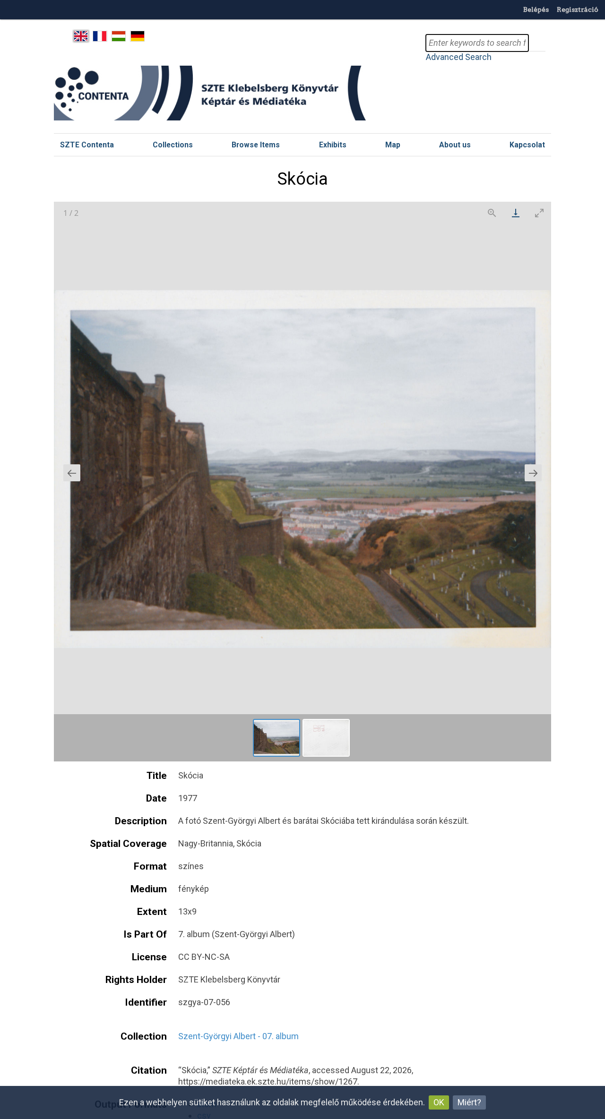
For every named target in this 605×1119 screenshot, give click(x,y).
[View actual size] (492, 213)
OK (438, 1102)
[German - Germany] (137, 36)
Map (392, 144)
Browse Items (256, 144)
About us (455, 144)
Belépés (536, 9)
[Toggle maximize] (539, 213)
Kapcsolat (527, 144)
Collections (173, 144)
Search (536, 42)
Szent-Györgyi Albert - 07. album (238, 1036)
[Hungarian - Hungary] (119, 36)
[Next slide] (533, 472)
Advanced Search (459, 57)
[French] (100, 36)
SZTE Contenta (87, 144)
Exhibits (332, 144)
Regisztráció (577, 9)
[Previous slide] (71, 472)
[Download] (515, 213)
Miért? (469, 1102)
